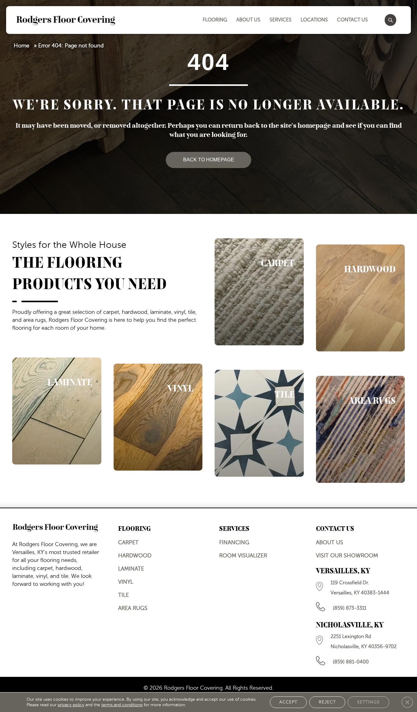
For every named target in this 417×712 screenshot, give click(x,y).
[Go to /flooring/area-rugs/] (360, 429)
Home (21, 45)
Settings (368, 702)
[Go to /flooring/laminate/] (56, 411)
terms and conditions (122, 705)
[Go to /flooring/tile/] (259, 423)
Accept (288, 702)
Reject (327, 702)
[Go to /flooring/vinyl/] (158, 417)
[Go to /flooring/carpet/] (259, 291)
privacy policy (71, 705)
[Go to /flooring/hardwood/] (360, 297)
